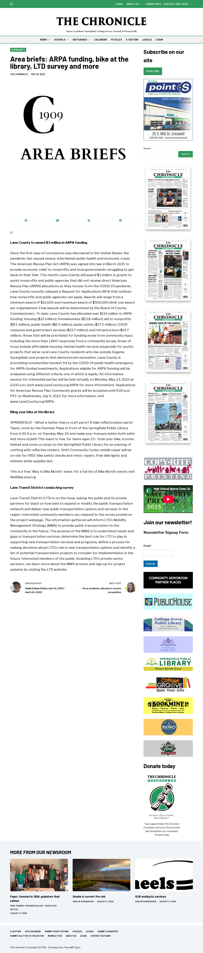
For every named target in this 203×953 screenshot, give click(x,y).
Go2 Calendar (33, 931)
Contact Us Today (101, 936)
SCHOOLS (60, 39)
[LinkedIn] (120, 220)
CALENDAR (100, 39)
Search (147, 148)
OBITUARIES (80, 39)
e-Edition (15, 931)
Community (18, 49)
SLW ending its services (150, 896)
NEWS (43, 39)
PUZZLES (116, 39)
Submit (150, 563)
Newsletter (55, 936)
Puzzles (77, 931)
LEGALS (147, 39)
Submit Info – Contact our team (167, 3)
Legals (90, 931)
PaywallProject (72, 947)
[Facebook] (26, 220)
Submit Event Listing (57, 931)
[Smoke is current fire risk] (101, 875)
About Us (133, 3)
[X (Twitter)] (57, 220)
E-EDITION (132, 39)
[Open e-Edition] (168, 304)
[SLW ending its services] (164, 875)
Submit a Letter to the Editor (27, 936)
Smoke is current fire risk (89, 896)
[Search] (11, 4)
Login (119, 3)
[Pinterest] (89, 220)
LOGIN (159, 39)
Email (148, 545)
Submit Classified (108, 931)
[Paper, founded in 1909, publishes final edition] (39, 875)
